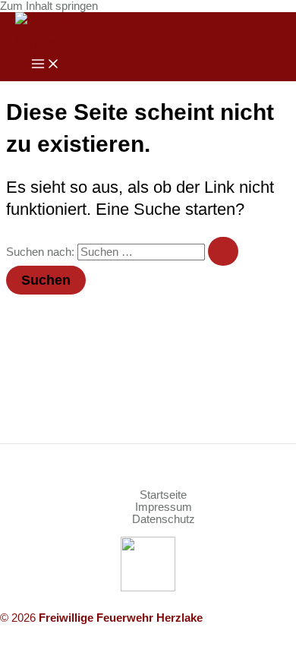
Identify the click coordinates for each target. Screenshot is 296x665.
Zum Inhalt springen (49, 6)
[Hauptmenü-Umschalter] (45, 65)
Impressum (163, 507)
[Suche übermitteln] (223, 251)
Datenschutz (163, 519)
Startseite (163, 495)
